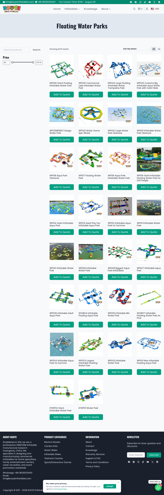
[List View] (159, 49)
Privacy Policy (93, 466)
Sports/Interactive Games (57, 462)
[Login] (147, 9)
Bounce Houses (52, 442)
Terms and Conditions (97, 462)
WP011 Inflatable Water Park (148, 224)
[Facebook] (131, 2)
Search (36, 49)
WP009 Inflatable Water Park (87, 269)
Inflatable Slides (52, 454)
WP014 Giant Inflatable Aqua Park (61, 224)
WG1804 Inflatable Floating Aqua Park (88, 314)
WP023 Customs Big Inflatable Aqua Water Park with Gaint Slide (148, 85)
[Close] (118, 482)
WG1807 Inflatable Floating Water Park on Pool (148, 316)
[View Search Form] (134, 8)
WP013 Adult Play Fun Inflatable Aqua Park (89, 224)
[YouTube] (150, 2)
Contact (90, 446)
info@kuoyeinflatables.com (17, 478)
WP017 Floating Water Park (90, 176)
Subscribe (154, 455)
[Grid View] (154, 49)
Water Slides (50, 450)
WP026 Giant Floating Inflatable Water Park (61, 84)
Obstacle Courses (53, 458)
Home (57, 9)
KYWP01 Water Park (88, 408)
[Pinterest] (136, 2)
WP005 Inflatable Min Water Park (119, 314)
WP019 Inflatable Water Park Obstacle (149, 131)
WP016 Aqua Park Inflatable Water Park (119, 176)
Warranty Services (95, 454)
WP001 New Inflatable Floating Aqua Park (148, 361)
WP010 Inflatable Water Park (62, 269)
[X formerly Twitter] (154, 2)
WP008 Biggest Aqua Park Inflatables (119, 269)
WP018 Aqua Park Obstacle (58, 176)
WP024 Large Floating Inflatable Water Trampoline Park (119, 85)
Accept (109, 486)
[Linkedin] (159, 2)
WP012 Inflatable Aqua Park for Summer (119, 224)
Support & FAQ (93, 458)
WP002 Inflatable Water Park (116, 361)
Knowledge (90, 9)
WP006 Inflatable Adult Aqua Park (61, 314)
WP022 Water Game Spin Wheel (89, 131)
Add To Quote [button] (62, 94)
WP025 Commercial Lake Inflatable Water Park (90, 85)
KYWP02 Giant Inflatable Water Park (60, 409)
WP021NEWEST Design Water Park (60, 131)
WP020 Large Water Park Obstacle (118, 131)
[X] (152, 462)
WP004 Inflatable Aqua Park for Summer (62, 361)
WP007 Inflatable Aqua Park (149, 269)
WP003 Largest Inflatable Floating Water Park (88, 363)
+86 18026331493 (23, 472)
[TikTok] (145, 2)
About (89, 442)
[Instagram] (140, 2)
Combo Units (51, 446)
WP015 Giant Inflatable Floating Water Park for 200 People (149, 178)
